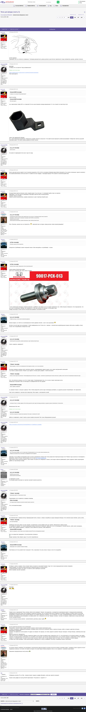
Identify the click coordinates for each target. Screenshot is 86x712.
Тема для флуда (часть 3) (10, 12)
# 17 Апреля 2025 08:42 (13, 563)
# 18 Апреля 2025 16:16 (13, 624)
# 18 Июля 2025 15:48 (13, 672)
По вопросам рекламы (5, 709)
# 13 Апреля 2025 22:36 (13, 211)
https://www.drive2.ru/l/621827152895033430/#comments (23, 72)
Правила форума (31, 5)
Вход (81, 2)
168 (81, 17)
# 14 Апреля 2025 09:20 (13, 261)
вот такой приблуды (41, 458)
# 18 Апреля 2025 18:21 (13, 645)
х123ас (2, 212)
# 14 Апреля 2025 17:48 (13, 397)
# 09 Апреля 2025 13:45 (13, 144)
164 (68, 17)
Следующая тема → (81, 14)
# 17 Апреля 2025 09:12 (13, 584)
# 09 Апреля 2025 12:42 (13, 89)
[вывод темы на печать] (84, 12)
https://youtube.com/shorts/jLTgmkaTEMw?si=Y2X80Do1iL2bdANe (25, 424)
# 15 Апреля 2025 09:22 (13, 490)
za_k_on (3, 32)
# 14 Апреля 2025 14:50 (13, 314)
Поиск (56, 5)
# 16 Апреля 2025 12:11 (13, 541)
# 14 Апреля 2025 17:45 (13, 361)
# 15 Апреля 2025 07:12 (13, 447)
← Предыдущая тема (72, 14)
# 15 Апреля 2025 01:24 (13, 422)
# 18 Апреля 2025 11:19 (13, 609)
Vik (1, 673)
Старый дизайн (42, 5)
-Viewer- (3, 239)
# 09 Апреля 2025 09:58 (13, 32)
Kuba (2, 469)
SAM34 (2, 610)
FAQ (50, 5)
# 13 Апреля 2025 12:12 (13, 190)
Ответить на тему (14, 29)
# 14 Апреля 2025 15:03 (13, 336)
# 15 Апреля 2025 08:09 (13, 469)
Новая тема (4, 29)
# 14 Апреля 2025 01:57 (13, 239)
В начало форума (19, 5)
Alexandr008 (4, 64)
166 (75, 17)
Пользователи (65, 5)
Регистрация (82, 1)
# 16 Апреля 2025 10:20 (13, 515)
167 (78, 17)
